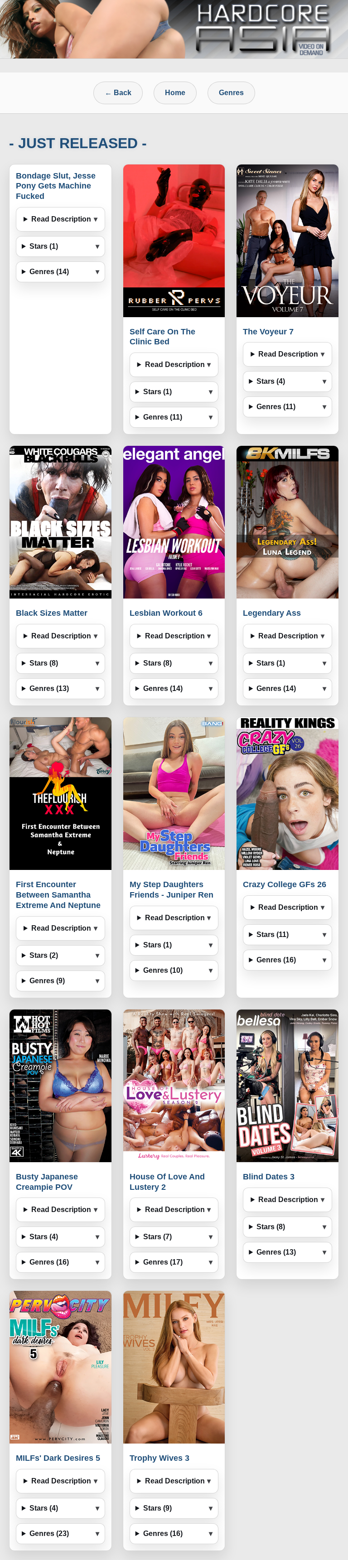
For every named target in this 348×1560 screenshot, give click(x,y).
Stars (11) (272, 934)
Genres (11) (162, 417)
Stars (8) (43, 663)
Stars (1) (43, 246)
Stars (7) (157, 1237)
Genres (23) (49, 1533)
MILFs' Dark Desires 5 (58, 1458)
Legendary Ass (272, 613)
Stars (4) (270, 381)
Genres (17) (163, 1262)
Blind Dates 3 (269, 1176)
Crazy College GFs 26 (284, 884)
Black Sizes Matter (51, 613)
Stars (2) (43, 955)
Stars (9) (157, 1508)
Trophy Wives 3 (159, 1458)
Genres (231, 93)
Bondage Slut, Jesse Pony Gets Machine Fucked (56, 186)
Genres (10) (163, 970)
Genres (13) (49, 688)
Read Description (61, 219)
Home (175, 93)
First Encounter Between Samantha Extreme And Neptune (58, 895)
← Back (118, 93)
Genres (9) (47, 981)
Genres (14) (49, 271)
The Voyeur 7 (268, 331)
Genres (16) (276, 960)
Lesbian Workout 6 (166, 613)
